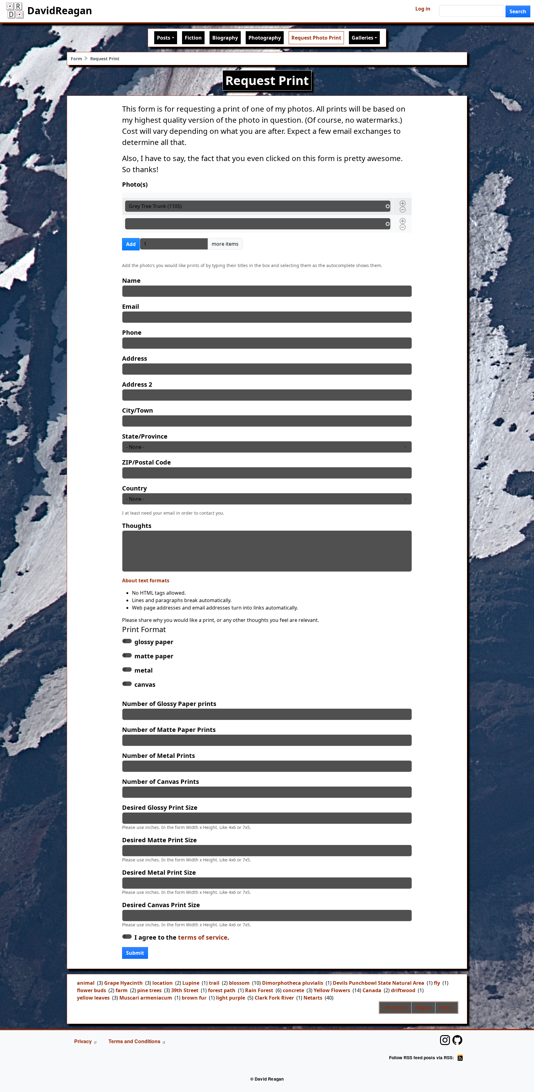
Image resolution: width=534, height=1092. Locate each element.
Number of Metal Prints (158, 755)
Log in (422, 8)
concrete (293, 990)
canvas (144, 684)
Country (134, 488)
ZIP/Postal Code (146, 462)
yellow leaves (93, 997)
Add (131, 244)
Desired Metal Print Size (159, 872)
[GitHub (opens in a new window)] (457, 1040)
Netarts (312, 997)
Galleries (362, 37)
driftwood (403, 990)
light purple (230, 997)
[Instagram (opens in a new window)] (445, 1040)
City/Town (137, 410)
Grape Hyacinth (123, 982)
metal (143, 670)
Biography (225, 37)
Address (134, 358)
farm (122, 990)
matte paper (153, 656)
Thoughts (136, 525)
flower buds (91, 990)
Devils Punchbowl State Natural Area (378, 982)
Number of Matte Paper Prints (169, 729)
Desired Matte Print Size (159, 840)
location (162, 982)
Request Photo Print (316, 37)
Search (518, 11)
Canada (371, 990)
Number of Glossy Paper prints (169, 703)
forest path (221, 990)
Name (131, 280)
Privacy (83, 1041)
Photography (264, 37)
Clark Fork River (274, 997)
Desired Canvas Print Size (161, 905)
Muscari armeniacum (145, 997)
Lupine (190, 982)
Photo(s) (135, 184)
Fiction (193, 37)
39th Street (184, 990)
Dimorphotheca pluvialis (292, 982)
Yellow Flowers (332, 990)
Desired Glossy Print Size (159, 807)
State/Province (144, 436)
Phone (132, 332)
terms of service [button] (202, 937)
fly (437, 982)
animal (86, 982)
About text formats (145, 580)
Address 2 (137, 384)
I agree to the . (181, 937)
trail (214, 982)
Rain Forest (259, 990)
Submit (135, 953)
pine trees (149, 990)
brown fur (194, 997)
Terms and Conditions (134, 1041)
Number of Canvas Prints (160, 781)
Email (130, 306)
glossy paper (153, 642)
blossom (239, 982)
